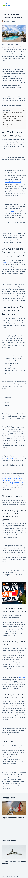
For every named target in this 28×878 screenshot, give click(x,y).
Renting (13, 21)
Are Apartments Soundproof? (10, 840)
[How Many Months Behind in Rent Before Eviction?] (14, 808)
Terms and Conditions (15, 872)
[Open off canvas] (25, 4)
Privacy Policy (5, 872)
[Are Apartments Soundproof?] (14, 831)
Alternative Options (8, 125)
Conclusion (5, 127)
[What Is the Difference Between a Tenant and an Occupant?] (14, 852)
